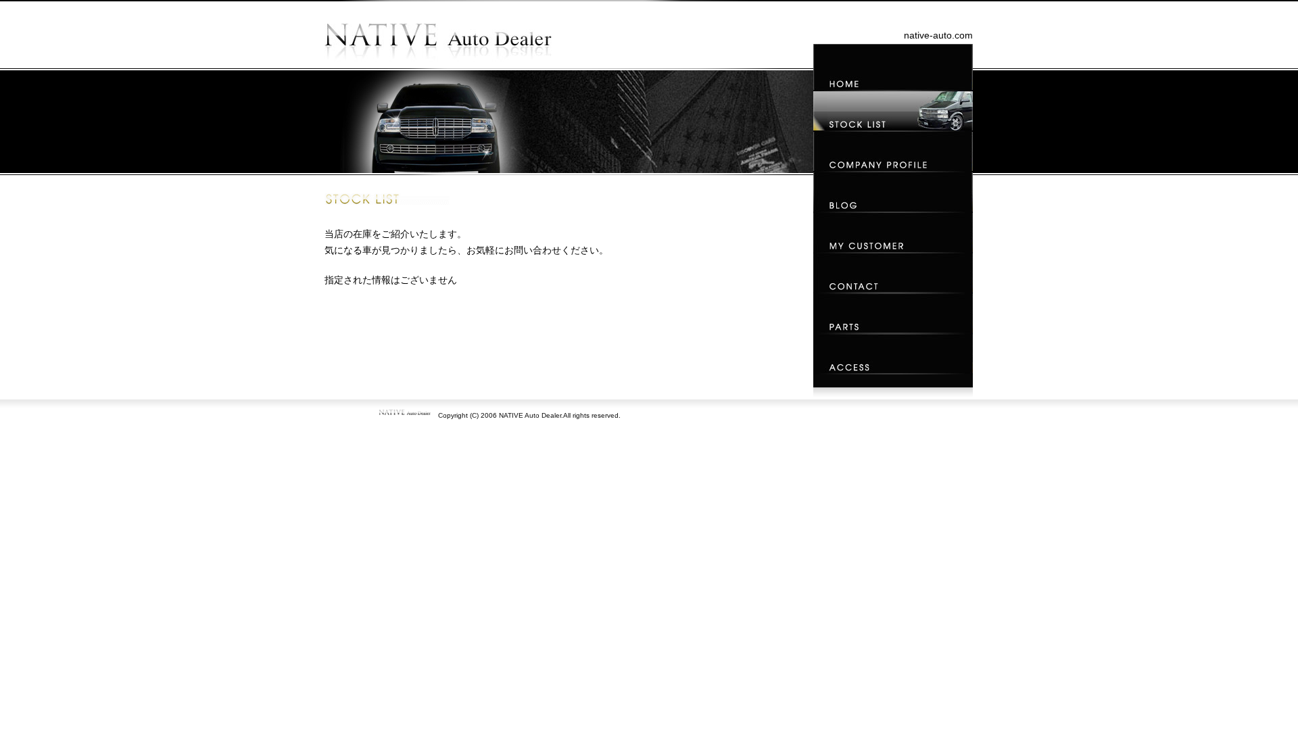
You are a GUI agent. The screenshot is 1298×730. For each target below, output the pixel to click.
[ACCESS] (893, 354)
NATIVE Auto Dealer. (531, 415)
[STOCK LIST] (893, 111)
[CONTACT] (893, 273)
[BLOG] (893, 192)
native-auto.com (938, 35)
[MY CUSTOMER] (893, 232)
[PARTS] (893, 313)
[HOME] (893, 67)
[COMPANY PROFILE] (893, 151)
